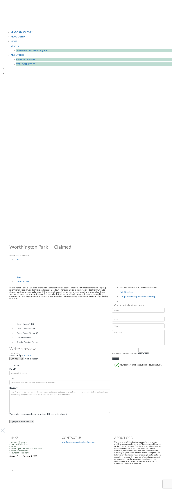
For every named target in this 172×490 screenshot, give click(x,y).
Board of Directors (25, 59)
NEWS (14, 41)
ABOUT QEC (17, 55)
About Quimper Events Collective (26, 448)
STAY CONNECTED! (26, 64)
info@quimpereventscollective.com (78, 442)
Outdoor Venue (24, 337)
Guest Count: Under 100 (28, 328)
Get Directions (126, 292)
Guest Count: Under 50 (27, 333)
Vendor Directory (19, 442)
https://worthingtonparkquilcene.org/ (139, 296)
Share (19, 259)
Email (12, 369)
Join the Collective (19, 444)
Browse (27, 355)
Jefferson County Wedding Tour (32, 50)
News (13, 446)
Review (13, 388)
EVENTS (15, 45)
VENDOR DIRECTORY (21, 32)
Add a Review (22, 281)
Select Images (16, 355)
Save (18, 277)
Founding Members (20, 452)
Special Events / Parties (27, 342)
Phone (140, 353)
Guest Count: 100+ (25, 324)
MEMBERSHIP (18, 36)
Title (12, 378)
